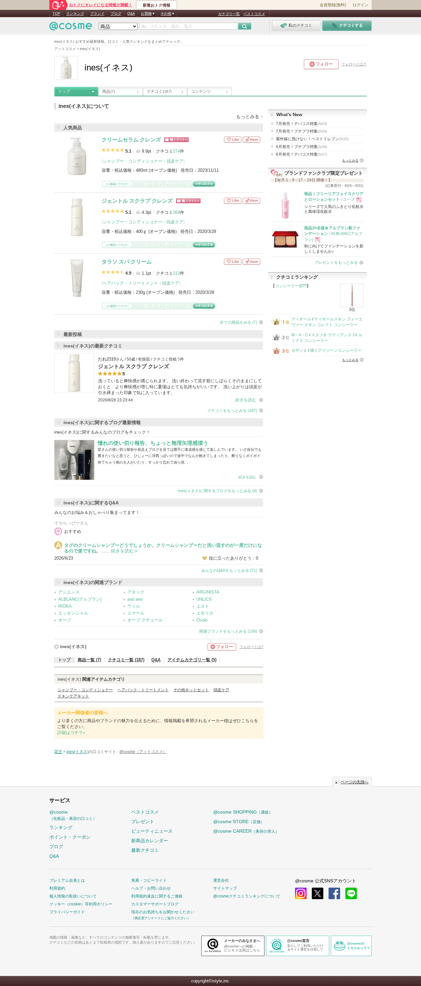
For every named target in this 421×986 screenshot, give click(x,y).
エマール (135, 613)
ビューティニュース (152, 831)
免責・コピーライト (149, 880)
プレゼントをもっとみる (336, 262)
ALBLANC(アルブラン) (80, 599)
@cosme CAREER (246, 831)
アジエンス (69, 592)
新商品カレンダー (149, 840)
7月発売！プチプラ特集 (301, 131)
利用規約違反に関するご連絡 (157, 896)
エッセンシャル (73, 613)
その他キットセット (191, 690)
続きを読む (246, 399)
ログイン (360, 5)
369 (176, 212)
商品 (108, 91)
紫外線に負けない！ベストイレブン (312, 139)
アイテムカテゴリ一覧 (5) (191, 659)
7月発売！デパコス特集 (301, 123)
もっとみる (350, 160)
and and (134, 599)
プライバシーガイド (67, 912)
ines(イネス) (73, 646)
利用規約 (57, 888)
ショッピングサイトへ (176, 139)
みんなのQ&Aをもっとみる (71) (229, 570)
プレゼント (142, 821)
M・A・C (299, 335)
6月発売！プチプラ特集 (301, 146)
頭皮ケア (175, 161)
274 (176, 151)
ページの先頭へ (354, 782)
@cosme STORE (238, 821)
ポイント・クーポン (70, 837)
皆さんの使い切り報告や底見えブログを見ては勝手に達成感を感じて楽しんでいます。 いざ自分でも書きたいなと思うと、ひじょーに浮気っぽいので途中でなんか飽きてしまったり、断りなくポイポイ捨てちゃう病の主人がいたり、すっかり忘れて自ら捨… (179, 455)
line (351, 893)
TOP (56, 13)
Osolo (202, 620)
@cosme (73, 815)
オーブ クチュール (145, 620)
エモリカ (204, 613)
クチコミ (159, 91)
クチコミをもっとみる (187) (232, 410)
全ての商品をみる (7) (238, 322)
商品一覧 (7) (89, 659)
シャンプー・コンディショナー (132, 161)
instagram (301, 893)
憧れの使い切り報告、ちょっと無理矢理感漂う (153, 443)
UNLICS (204, 599)
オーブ (64, 620)
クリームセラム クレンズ (131, 139)
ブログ (116, 13)
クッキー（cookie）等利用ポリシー (80, 904)
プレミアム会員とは (67, 880)
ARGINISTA (207, 592)
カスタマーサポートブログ (155, 904)
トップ (64, 91)
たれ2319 (107, 359)
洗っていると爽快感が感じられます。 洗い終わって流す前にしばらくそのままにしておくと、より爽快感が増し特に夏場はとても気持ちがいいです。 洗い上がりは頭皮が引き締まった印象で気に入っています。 (180, 386)
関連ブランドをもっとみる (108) (228, 631)
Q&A (131, 13)
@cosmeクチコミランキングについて (246, 896)
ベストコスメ (254, 14)
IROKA (65, 606)
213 (176, 273)
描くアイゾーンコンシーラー (335, 350)
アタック (135, 592)
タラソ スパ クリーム (127, 262)
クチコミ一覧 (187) (126, 659)
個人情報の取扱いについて (73, 896)
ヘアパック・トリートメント (130, 283)
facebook (334, 893)
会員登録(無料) (333, 5)
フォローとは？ (354, 64)
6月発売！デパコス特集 (301, 154)
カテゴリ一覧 (229, 14)
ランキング (75, 13)
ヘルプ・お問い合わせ (151, 888)
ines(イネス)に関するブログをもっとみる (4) (217, 491)
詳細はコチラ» (71, 732)
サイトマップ (225, 888)
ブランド (97, 13)
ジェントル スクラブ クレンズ (137, 201)
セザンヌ (299, 350)
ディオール (301, 319)
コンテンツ (201, 91)
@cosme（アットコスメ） (143, 751)
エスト (202, 606)
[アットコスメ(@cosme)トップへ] (70, 27)
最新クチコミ (145, 850)
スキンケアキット (73, 696)
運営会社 (221, 880)
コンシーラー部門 (291, 286)
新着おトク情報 (156, 5)
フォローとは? (251, 647)
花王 (58, 751)
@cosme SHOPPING (243, 812)
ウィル (133, 606)
